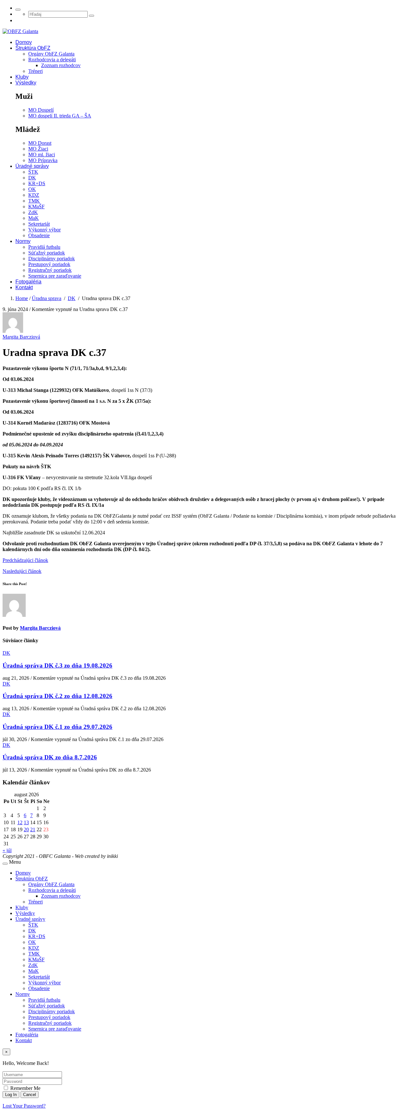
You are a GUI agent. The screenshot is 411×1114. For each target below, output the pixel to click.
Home (21, 298)
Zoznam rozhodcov (61, 65)
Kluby (22, 77)
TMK (34, 200)
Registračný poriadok (50, 270)
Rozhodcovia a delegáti (52, 59)
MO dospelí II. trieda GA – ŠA (59, 115)
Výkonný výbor (44, 229)
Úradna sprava (46, 298)
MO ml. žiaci (41, 154)
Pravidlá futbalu (44, 247)
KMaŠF (36, 206)
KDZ (33, 195)
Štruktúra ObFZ (32, 48)
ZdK (33, 212)
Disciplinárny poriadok (51, 258)
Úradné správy (32, 166)
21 (32, 829)
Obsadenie (39, 235)
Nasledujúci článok (22, 571)
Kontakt (24, 287)
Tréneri (35, 71)
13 (26, 822)
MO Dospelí (41, 110)
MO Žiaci (38, 148)
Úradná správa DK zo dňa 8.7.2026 (50, 757)
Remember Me (24, 1088)
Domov (23, 42)
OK (32, 189)
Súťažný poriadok (46, 252)
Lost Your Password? (24, 1106)
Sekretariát (39, 224)
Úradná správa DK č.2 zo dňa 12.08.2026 (57, 696)
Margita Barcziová (21, 337)
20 (26, 829)
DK (32, 177)
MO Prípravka (42, 160)
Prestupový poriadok (49, 264)
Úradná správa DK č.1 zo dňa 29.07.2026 (57, 726)
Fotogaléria (28, 281)
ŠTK (33, 172)
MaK (33, 218)
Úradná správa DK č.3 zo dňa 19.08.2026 (57, 665)
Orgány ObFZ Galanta (51, 53)
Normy (23, 241)
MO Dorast (39, 143)
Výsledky (25, 82)
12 (19, 822)
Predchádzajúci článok (25, 560)
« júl (7, 850)
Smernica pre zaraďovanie (54, 276)
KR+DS (36, 183)
